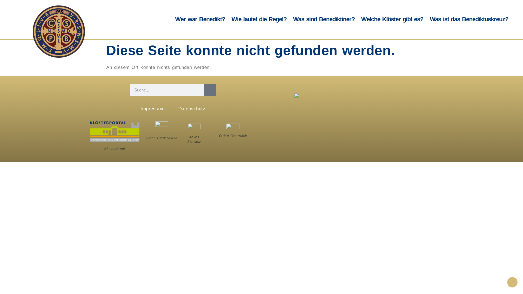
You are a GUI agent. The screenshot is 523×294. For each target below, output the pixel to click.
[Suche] (210, 90)
